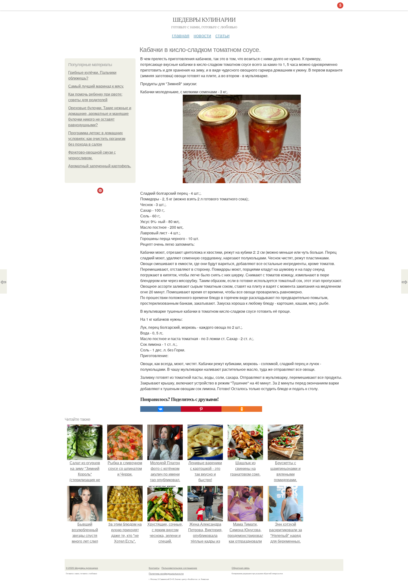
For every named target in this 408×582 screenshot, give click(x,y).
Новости (202, 35)
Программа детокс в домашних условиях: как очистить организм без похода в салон (96, 138)
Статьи (222, 35)
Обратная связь (241, 567)
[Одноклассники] (241, 409)
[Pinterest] (201, 409)
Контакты (154, 567)
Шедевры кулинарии (204, 19)
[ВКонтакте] (160, 409)
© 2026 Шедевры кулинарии (82, 567)
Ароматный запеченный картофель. (99, 166)
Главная (180, 35)
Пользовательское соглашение (179, 567)
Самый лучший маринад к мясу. (96, 86)
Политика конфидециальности (166, 573)
